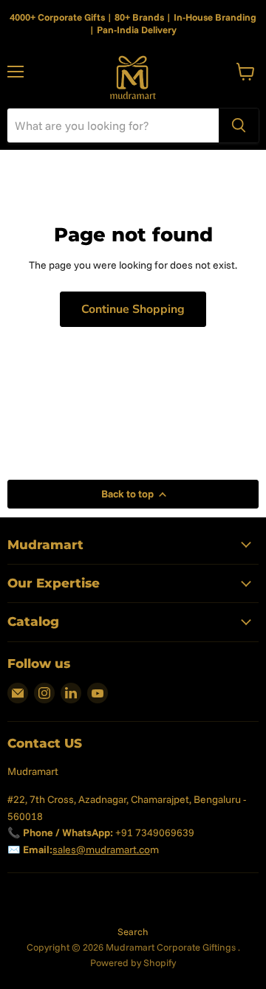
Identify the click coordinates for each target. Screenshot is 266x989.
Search (133, 931)
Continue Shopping (133, 309)
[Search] (239, 125)
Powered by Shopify (133, 962)
